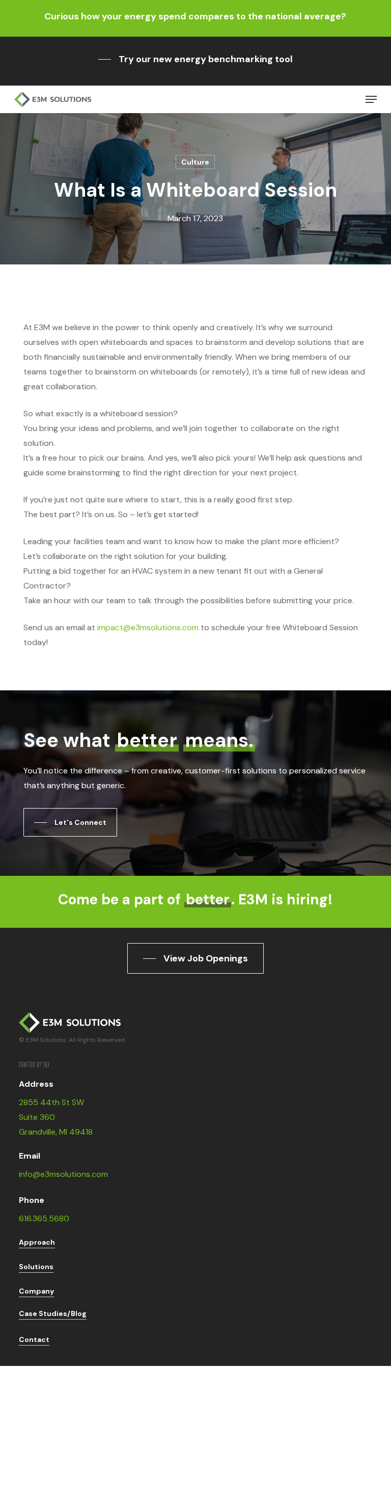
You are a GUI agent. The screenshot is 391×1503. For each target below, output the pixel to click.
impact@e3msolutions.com (148, 627)
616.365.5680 (44, 1218)
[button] (195, 59)
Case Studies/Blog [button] (53, 1313)
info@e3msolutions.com (63, 1174)
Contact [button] (34, 1339)
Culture (195, 162)
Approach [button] (37, 1242)
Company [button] (36, 1291)
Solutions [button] (36, 1266)
